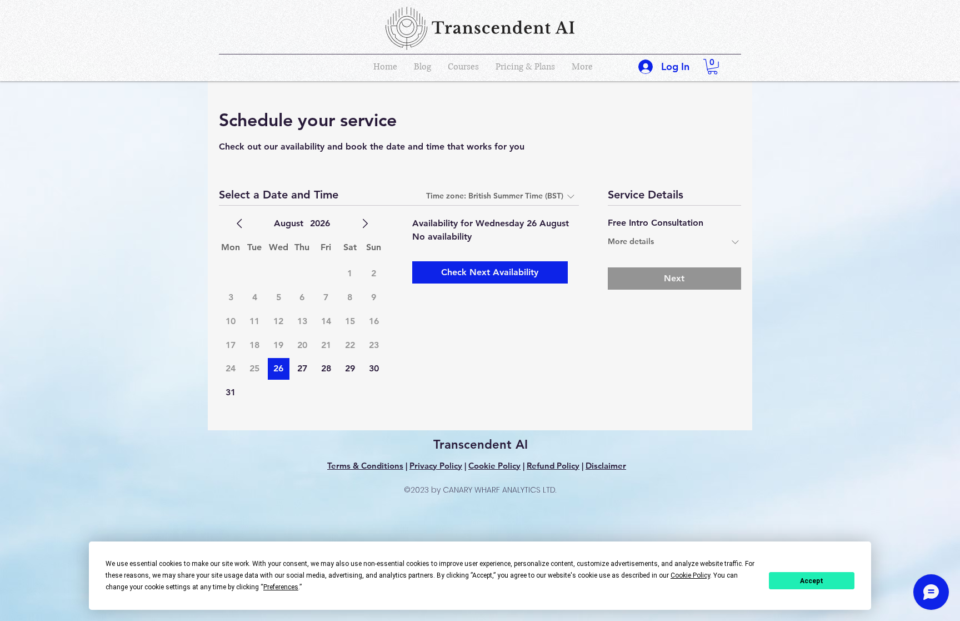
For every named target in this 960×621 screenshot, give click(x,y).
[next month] (365, 223)
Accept (811, 581)
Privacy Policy (435, 465)
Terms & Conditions (365, 465)
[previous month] (239, 223)
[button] (712, 66)
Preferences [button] (280, 587)
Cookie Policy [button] (690, 575)
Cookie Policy (494, 465)
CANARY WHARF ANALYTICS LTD (499, 489)
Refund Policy (553, 465)
